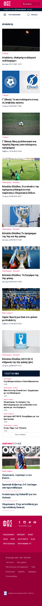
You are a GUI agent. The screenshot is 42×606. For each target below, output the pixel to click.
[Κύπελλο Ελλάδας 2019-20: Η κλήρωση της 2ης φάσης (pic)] (21, 341)
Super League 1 (7, 313)
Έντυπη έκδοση (11, 576)
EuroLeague (7, 379)
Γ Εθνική (5, 53)
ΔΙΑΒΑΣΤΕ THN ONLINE (18, 9)
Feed (33, 567)
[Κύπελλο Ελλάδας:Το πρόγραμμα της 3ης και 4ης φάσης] (21, 216)
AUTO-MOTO (23, 539)
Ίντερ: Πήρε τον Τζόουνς (15, 428)
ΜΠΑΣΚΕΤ (21, 535)
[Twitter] (30, 522)
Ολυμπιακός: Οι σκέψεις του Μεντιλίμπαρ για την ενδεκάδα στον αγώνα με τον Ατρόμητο (20, 405)
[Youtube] (35, 522)
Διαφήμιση (32, 572)
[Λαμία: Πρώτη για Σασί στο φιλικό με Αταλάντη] (21, 299)
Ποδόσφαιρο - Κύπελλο (11, 182)
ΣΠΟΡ (12, 539)
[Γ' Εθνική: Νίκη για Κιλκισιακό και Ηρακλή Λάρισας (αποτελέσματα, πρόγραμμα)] (21, 124)
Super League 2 (9, 414)
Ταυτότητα (10, 562)
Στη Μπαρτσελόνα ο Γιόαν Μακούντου (21, 381)
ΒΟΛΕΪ (30, 535)
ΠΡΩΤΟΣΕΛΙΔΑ (9, 544)
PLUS (33, 539)
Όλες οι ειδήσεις (20, 434)
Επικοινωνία (10, 572)
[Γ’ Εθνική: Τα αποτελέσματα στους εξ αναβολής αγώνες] (21, 82)
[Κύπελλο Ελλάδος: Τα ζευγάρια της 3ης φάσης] (21, 257)
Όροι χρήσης (21, 562)
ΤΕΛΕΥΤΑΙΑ (11, 373)
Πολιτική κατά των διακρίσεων (17, 567)
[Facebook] (19, 522)
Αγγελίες (21, 572)
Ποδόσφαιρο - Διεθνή (11, 388)
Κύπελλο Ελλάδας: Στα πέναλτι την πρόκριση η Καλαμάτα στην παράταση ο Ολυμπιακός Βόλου (20, 189)
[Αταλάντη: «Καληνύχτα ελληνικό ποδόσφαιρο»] (21, 40)
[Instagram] (24, 522)
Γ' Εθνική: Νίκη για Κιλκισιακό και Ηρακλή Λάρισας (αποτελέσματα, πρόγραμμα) (19, 144)
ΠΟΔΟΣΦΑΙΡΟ (8, 535)
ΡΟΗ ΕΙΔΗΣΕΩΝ (14, 15)
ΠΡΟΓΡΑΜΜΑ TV (24, 544)
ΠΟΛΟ (5, 539)
